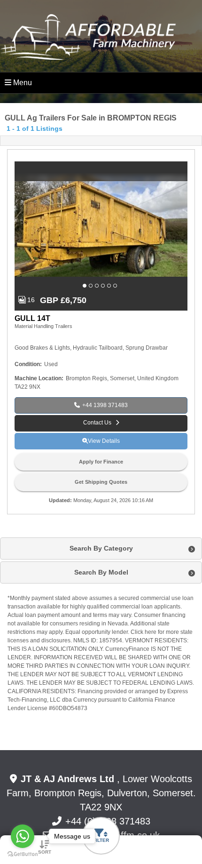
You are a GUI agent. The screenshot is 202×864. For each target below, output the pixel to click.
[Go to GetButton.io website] (23, 854)
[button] (86, 286)
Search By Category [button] (101, 548)
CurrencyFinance (127, 649)
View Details (104, 441)
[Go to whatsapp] (22, 836)
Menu (22, 83)
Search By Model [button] (101, 572)
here (150, 632)
